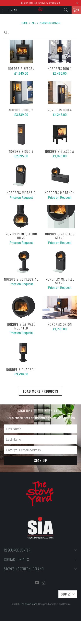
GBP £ (65, 594)
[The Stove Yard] (40, 10)
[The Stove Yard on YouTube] (37, 583)
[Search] (67, 10)
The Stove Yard (28, 604)
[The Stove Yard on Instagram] (44, 583)
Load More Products (40, 391)
